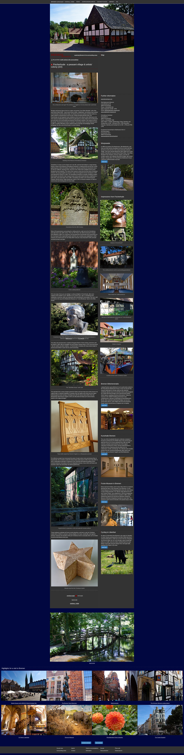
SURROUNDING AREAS (88, 1)
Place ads (117, 748)
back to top (74, 599)
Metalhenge (24, 703)
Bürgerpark (24, 737)
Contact (73, 750)
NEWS (78, 1)
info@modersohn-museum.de (112, 110)
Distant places (118, 750)
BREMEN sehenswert (57, 2)
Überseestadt (160, 703)
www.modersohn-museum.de (108, 112)
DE (117, 1)
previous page (71, 595)
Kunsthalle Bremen (69, 703)
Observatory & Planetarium (115, 703)
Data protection (104, 750)
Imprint (73, 748)
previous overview (86, 742)
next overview (99, 742)
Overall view (60, 748)
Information (88, 750)
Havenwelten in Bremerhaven (114, 709)
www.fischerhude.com (106, 99)
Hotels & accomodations (92, 748)
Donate (102, 748)
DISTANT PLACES (102, 1)
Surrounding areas (61, 750)
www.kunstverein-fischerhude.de (109, 136)
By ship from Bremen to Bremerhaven (69, 709)
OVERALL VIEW (69, 2)
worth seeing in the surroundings (69, 59)
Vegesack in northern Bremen (160, 737)
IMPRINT (111, 1)
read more (104, 161)
